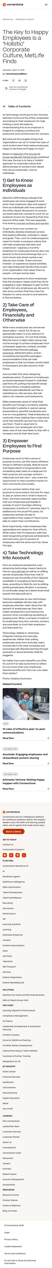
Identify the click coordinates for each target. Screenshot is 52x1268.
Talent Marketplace (12, 897)
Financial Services (11, 1077)
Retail (5, 1103)
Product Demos (10, 1200)
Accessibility (9, 1184)
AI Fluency (8, 1021)
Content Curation (11, 1035)
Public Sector (9, 1071)
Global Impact (9, 1174)
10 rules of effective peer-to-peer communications (21, 689)
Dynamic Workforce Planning (17, 1040)
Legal (7, 1232)
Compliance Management (15, 1015)
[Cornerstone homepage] (26, 812)
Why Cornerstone (11, 1121)
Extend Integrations (12, 977)
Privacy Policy (11, 1239)
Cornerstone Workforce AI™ (16, 866)
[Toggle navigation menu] (45, 4)
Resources (8, 19)
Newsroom (8, 1158)
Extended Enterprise (13, 935)
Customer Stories (11, 1137)
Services (7, 972)
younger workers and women (32, 223)
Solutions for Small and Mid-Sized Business (24, 995)
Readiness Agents (11, 876)
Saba (5, 950)
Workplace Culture (25, 19)
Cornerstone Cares (12, 1153)
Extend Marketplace (12, 982)
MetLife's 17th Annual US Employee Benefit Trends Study (21, 155)
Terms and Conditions (15, 1253)
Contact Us (8, 844)
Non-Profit (8, 1108)
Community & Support (13, 849)
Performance (9, 913)
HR (4, 919)
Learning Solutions (12, 924)
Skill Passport (9, 966)
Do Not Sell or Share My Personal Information (20, 1262)
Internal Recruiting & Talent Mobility (20, 1050)
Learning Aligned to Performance (19, 1010)
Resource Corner (11, 1195)
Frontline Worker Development (17, 1045)
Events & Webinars (12, 1205)
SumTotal (7, 956)
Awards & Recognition (13, 1179)
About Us (7, 1142)
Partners (7, 1168)
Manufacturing (10, 1092)
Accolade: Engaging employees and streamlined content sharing (22, 748)
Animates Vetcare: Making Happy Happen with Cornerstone (25, 774)
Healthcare (8, 1082)
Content (7, 940)
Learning (7, 929)
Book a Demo (13, 831)
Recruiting (8, 903)
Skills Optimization (12, 887)
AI (4, 871)
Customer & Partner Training (17, 1056)
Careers (6, 1163)
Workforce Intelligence (14, 882)
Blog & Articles (10, 1211)
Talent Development (12, 892)
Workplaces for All (11, 1061)
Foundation (8, 1147)
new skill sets (18, 571)
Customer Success (12, 1131)
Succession (8, 908)
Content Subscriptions (14, 945)
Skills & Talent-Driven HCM (15, 1000)
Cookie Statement (13, 1246)
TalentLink (8, 961)
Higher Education (11, 1098)
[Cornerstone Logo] (13, 4)
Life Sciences (9, 1087)
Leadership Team (11, 1126)
